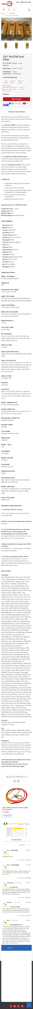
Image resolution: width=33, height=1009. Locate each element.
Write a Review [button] (17, 839)
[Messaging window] (16, 973)
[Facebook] (10, 1006)
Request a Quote (17, 68)
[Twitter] (14, 1006)
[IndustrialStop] (7, 4)
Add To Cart (16, 99)
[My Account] (9, 9)
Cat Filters (12, 13)
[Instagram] (22, 1006)
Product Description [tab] (16, 112)
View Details (7, 815)
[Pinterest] (18, 1006)
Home (3, 13)
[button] (27, 860)
